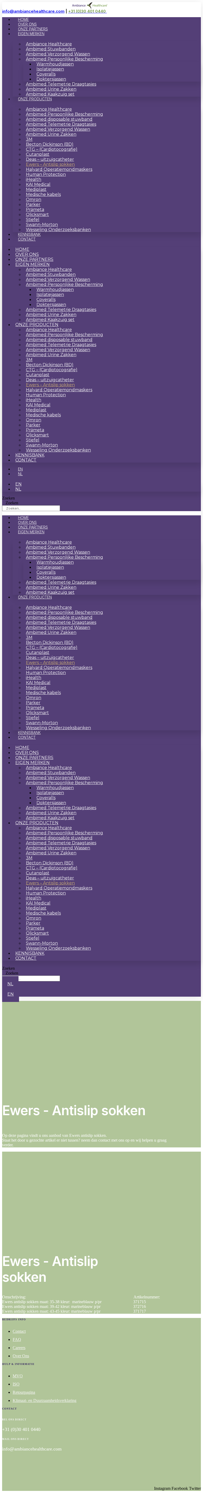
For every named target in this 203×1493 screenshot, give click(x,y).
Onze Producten (35, 99)
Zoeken (8, 498)
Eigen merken (31, 33)
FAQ (17, 1339)
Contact (27, 239)
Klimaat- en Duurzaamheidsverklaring (44, 1400)
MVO (18, 1376)
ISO (16, 1384)
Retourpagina (24, 1392)
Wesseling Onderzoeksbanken (58, 229)
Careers (19, 1347)
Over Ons (21, 1356)
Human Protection (46, 174)
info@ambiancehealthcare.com (33, 11)
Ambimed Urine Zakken (51, 134)
